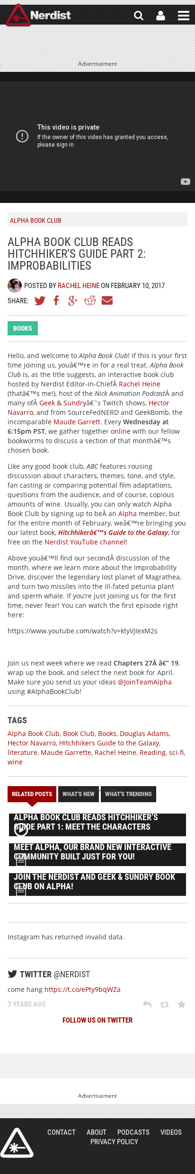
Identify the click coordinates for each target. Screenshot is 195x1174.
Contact (61, 1132)
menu (183, 15)
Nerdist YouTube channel (84, 541)
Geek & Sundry (62, 402)
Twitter (40, 300)
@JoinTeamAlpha (145, 681)
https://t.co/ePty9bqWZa (82, 989)
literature (22, 752)
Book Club (79, 733)
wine (15, 761)
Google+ (73, 300)
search (138, 15)
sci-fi (176, 752)
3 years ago (27, 1004)
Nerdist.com (17, 1143)
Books (22, 328)
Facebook (57, 300)
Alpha (127, 513)
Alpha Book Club (34, 733)
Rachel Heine (78, 285)
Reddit (90, 300)
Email (106, 300)
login (160, 15)
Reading (153, 752)
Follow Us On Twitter (97, 1020)
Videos (171, 1132)
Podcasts (133, 1132)
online (121, 431)
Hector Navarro (32, 742)
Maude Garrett (76, 421)
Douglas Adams (144, 733)
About (96, 1132)
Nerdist (38, 15)
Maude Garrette (66, 752)
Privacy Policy (114, 1142)
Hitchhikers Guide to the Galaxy (109, 742)
